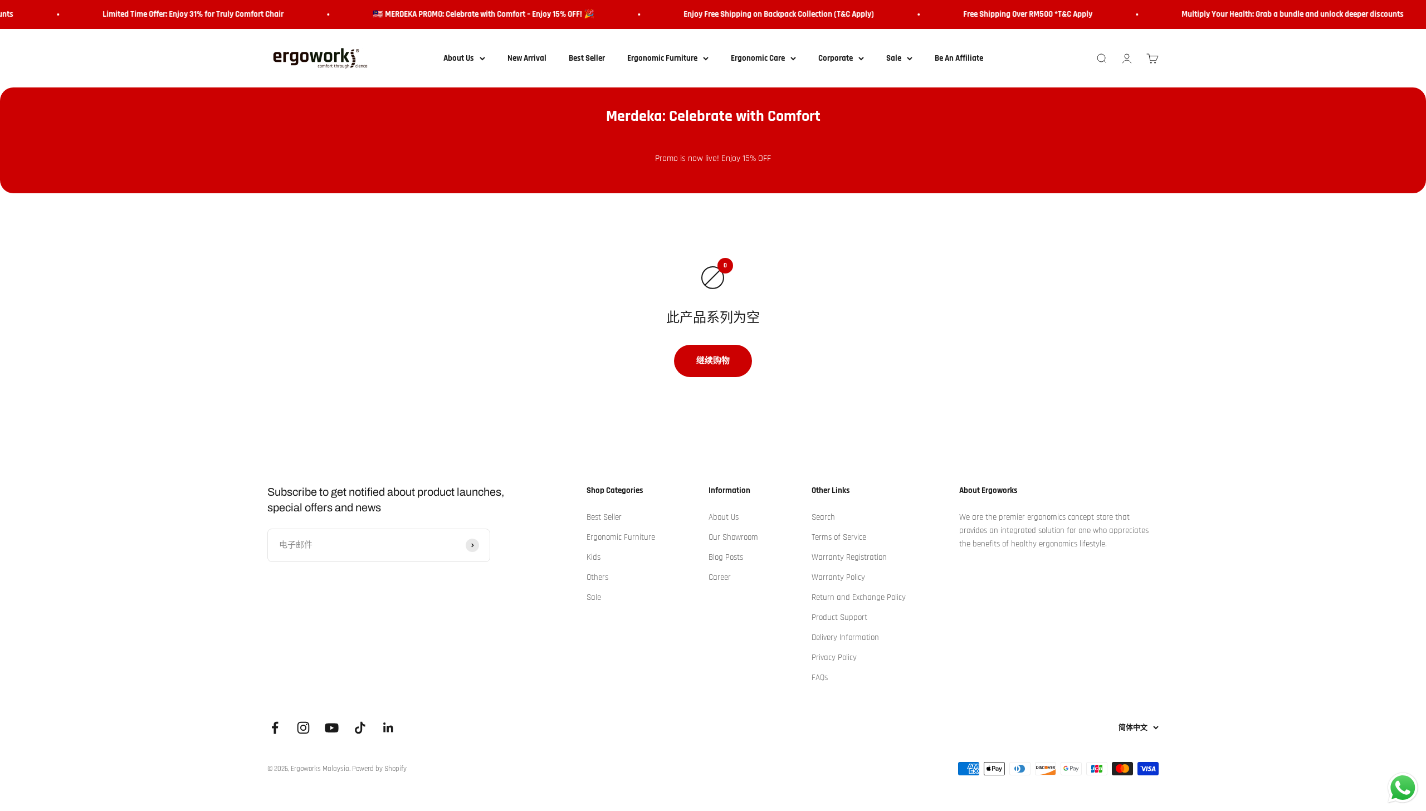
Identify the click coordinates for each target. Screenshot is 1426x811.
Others (597, 577)
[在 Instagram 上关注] (303, 727)
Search (823, 517)
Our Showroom (733, 537)
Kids (593, 557)
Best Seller (587, 58)
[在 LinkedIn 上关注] (388, 727)
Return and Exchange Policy (859, 597)
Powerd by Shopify (379, 768)
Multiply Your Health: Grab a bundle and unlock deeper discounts (1281, 14)
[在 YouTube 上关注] (331, 727)
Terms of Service (839, 537)
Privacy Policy (834, 657)
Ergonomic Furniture (662, 58)
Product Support (839, 617)
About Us (458, 58)
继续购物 (713, 360)
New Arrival (526, 58)
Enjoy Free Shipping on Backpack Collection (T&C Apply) (767, 14)
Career (720, 577)
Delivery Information (845, 637)
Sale (893, 58)
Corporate (835, 58)
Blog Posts (726, 557)
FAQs (820, 677)
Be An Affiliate (959, 58)
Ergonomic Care (758, 58)
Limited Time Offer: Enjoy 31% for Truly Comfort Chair (181, 14)
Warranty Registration (849, 557)
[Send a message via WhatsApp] (1402, 787)
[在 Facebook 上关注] (274, 727)
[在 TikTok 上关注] (360, 727)
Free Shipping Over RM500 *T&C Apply (1016, 14)
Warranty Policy (838, 577)
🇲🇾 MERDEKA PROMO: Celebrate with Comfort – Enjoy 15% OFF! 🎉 (472, 14)
